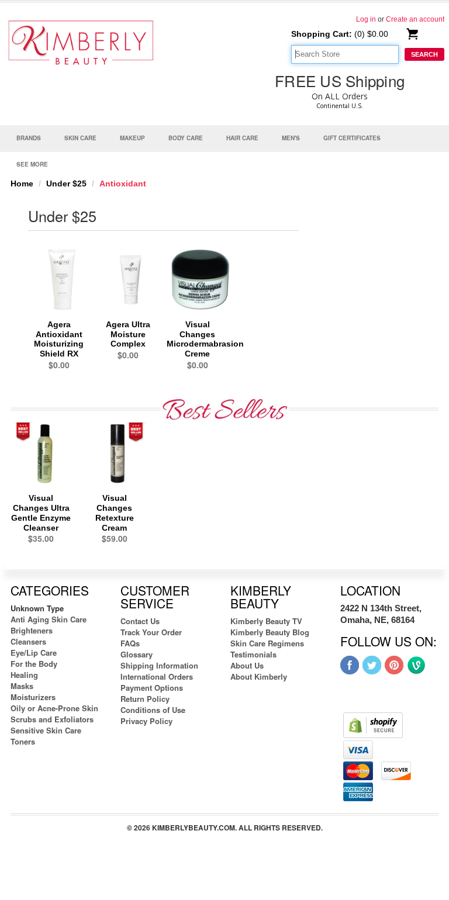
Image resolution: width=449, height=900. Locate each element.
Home (22, 183)
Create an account (415, 19)
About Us (247, 665)
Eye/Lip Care (34, 652)
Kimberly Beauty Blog (269, 632)
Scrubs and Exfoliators (52, 719)
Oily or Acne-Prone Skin (54, 708)
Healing (24, 674)
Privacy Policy (146, 720)
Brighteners (32, 630)
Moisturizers (33, 696)
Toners (23, 741)
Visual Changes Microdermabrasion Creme (205, 339)
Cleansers (28, 641)
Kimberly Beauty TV (266, 620)
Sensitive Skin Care (46, 730)
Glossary (136, 654)
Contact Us (140, 620)
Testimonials (253, 654)
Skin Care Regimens (267, 643)
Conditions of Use (152, 709)
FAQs (130, 643)
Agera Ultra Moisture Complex (128, 334)
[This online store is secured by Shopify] (373, 724)
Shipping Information (159, 665)
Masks (22, 685)
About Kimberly (258, 676)
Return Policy (145, 698)
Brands (28, 138)
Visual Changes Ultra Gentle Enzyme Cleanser (41, 512)
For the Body (34, 663)
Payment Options (151, 687)
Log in (366, 19)
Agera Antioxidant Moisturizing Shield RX (59, 339)
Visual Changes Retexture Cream (114, 512)
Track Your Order (151, 632)
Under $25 (66, 183)
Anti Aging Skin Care (49, 619)
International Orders (156, 676)
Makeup (132, 138)
